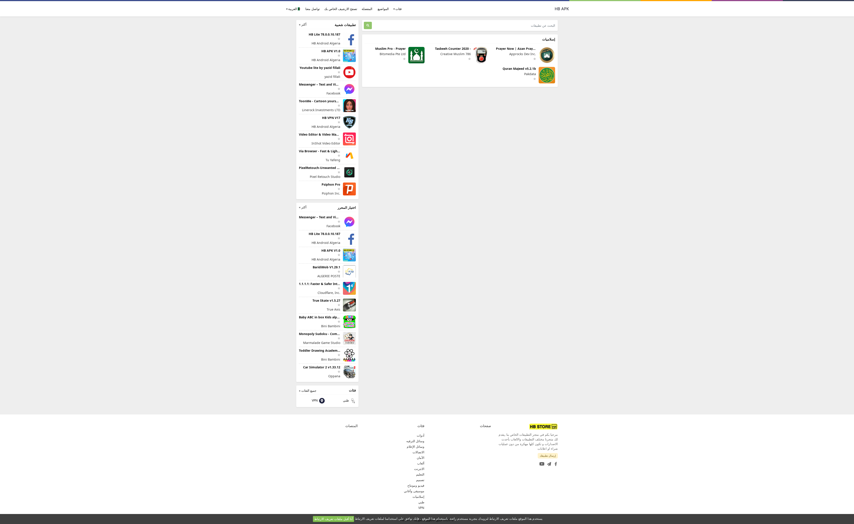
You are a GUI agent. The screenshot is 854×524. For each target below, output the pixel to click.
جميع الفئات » (307, 390)
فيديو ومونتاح (415, 485)
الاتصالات (418, 452)
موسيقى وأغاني (414, 491)
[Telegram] (548, 462)
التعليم (420, 474)
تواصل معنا (312, 9)
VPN (315, 400)
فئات (398, 9)
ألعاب (420, 463)
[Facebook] (555, 462)
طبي (346, 400)
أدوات (420, 435)
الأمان (420, 458)
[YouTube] (541, 462)
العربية (293, 9)
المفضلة (367, 9)
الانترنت (419, 469)
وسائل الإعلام (415, 446)
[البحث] (368, 25)
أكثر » (302, 24)
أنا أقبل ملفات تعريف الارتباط (333, 519)
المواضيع (383, 9)
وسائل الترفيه (415, 441)
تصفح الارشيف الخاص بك (340, 9)
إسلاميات (418, 496)
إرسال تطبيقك (548, 456)
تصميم (420, 480)
